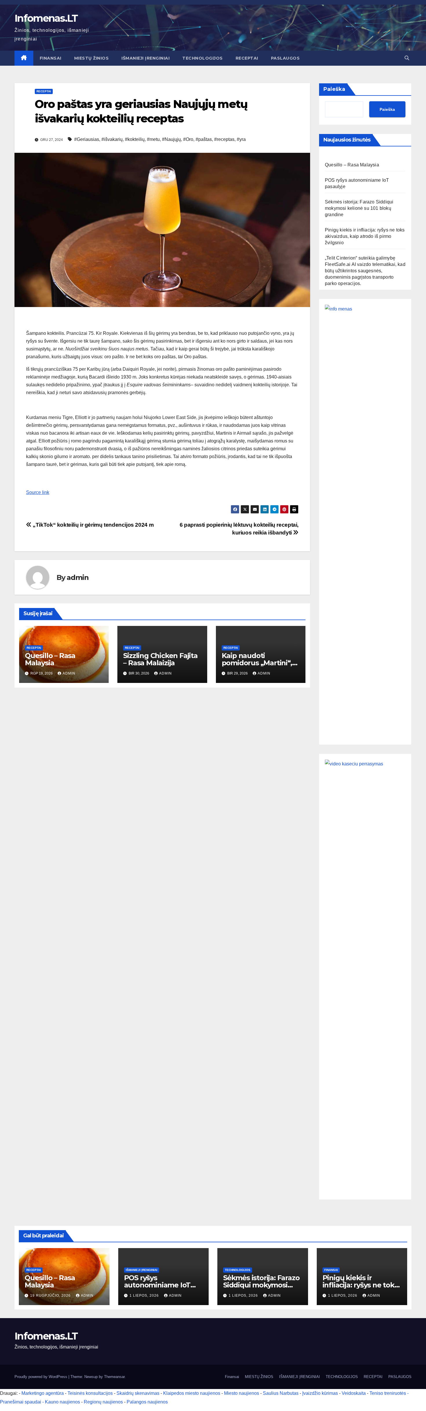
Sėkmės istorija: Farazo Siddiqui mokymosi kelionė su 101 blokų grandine (359, 208)
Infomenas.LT (46, 18)
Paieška (334, 89)
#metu (153, 139)
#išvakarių (112, 139)
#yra (241, 139)
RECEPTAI (247, 58)
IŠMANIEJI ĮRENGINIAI (145, 58)
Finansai (50, 58)
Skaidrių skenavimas (137, 1393)
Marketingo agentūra (42, 1393)
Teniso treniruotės (387, 1393)
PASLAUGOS (285, 58)
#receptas (224, 139)
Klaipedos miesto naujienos (191, 1393)
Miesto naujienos (241, 1393)
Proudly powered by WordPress (41, 1377)
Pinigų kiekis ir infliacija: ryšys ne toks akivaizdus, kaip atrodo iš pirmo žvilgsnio (365, 236)
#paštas (204, 139)
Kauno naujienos (62, 1401)
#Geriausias (86, 139)
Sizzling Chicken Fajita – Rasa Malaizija (160, 659)
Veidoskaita (354, 1393)
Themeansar (114, 1377)
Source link (37, 492)
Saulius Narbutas (280, 1393)
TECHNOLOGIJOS (202, 58)
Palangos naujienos (147, 1401)
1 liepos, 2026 (145, 1296)
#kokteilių (135, 139)
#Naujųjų (171, 139)
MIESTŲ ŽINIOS (91, 58)
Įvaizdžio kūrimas (320, 1393)
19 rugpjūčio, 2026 (51, 1296)
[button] (407, 58)
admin (77, 577)
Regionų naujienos (103, 1401)
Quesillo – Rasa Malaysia (50, 659)
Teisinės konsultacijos (90, 1393)
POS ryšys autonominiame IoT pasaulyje (157, 1285)
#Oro (188, 139)
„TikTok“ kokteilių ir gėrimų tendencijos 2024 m (93, 525)
